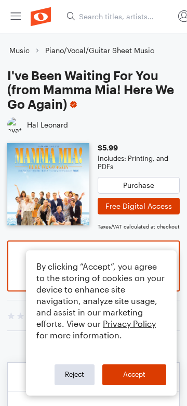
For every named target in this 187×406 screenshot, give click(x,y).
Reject (74, 374)
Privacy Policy (129, 323)
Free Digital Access (138, 205)
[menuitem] (15, 16)
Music (19, 50)
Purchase (138, 185)
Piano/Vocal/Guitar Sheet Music (99, 50)
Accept (134, 374)
